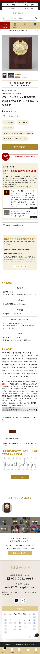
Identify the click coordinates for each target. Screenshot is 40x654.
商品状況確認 (29, 8)
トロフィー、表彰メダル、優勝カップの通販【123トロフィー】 (16, 30)
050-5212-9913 (22, 578)
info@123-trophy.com (20, 587)
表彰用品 (36, 30)
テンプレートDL (29, 5)
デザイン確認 (11, 8)
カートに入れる (20, 147)
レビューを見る (14, 116)
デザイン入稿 (11, 5)
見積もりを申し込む (20, 553)
